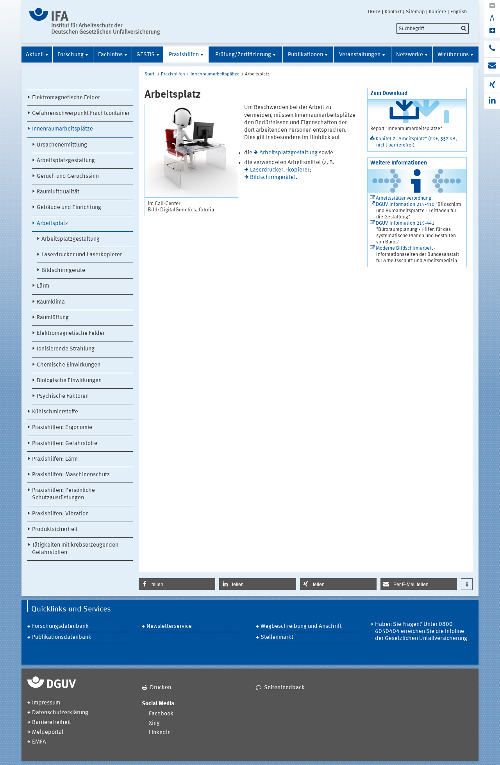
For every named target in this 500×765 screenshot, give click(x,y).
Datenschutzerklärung (60, 713)
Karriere (437, 12)
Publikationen (305, 55)
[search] (432, 28)
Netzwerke (409, 55)
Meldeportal (47, 732)
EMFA (39, 742)
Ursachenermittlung (62, 145)
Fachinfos (110, 55)
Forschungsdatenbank (60, 626)
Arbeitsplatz (52, 224)
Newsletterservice (169, 626)
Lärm (43, 286)
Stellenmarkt (277, 637)
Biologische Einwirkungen (69, 381)
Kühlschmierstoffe (55, 412)
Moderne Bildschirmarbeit (404, 248)
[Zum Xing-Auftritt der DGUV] (492, 85)
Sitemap (415, 12)
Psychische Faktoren (63, 396)
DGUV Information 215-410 (405, 204)
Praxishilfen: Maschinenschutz (71, 475)
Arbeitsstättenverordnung (403, 198)
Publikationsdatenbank (61, 637)
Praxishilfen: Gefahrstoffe (64, 444)
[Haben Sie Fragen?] (492, 49)
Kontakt (393, 12)
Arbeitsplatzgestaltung (66, 161)
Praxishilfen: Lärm (55, 459)
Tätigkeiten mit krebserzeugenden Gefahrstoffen (75, 549)
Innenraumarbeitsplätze (62, 129)
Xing (154, 723)
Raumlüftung (53, 318)
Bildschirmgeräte (63, 270)
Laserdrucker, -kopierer (279, 170)
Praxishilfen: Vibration (60, 514)
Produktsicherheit (55, 530)
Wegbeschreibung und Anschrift (301, 626)
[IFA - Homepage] (94, 21)
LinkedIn (160, 733)
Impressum (46, 703)
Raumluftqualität (58, 192)
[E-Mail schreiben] (492, 66)
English (458, 12)
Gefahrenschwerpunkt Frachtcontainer (81, 113)
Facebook (161, 714)
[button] (177, 584)
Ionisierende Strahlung (66, 349)
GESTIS (145, 55)
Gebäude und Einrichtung (69, 208)
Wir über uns (453, 55)
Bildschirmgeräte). (273, 178)
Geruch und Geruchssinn (68, 176)
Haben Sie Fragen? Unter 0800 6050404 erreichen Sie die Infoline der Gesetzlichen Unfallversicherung (421, 632)
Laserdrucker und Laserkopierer (81, 255)
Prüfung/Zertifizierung (243, 55)
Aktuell (35, 55)
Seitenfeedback (284, 688)
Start (149, 74)
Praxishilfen (184, 55)
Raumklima (51, 302)
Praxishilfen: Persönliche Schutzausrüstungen (63, 494)
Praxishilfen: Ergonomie (62, 428)
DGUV (374, 12)
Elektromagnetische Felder (66, 98)
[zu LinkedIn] (492, 101)
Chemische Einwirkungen (68, 365)
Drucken (160, 688)
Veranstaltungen (359, 55)
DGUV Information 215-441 (405, 223)
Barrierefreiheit (51, 723)
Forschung (70, 55)
